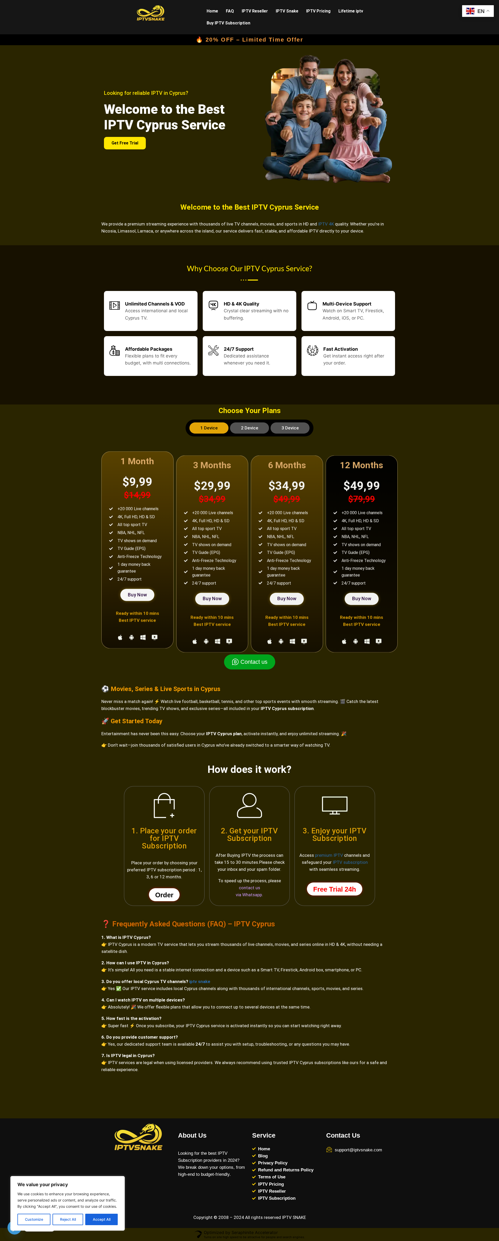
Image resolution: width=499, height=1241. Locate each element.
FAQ (230, 11)
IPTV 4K (326, 224)
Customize (34, 1219)
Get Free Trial (124, 143)
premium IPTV (329, 855)
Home (212, 11)
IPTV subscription (350, 862)
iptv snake (199, 981)
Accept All (101, 1219)
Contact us (253, 662)
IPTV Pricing (318, 11)
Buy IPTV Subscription (228, 23)
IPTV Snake (287, 11)
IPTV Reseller (255, 11)
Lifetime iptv (350, 11)
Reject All (68, 1219)
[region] (67, 1203)
